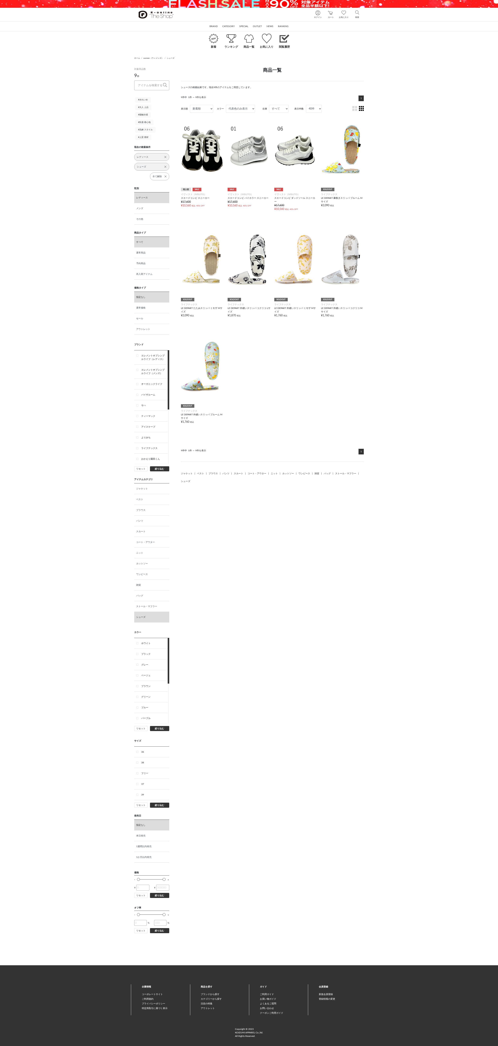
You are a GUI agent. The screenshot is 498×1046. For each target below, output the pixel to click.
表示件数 (299, 109)
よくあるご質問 (268, 1003)
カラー (220, 109)
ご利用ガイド (267, 994)
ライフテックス (149, 448)
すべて (139, 242)
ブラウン (146, 686)
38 (142, 762)
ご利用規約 (147, 999)
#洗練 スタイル (145, 130)
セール (139, 318)
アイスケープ (148, 427)
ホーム (137, 58)
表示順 (184, 109)
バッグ (139, 595)
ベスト (139, 499)
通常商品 (141, 253)
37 (142, 784)
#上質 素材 (143, 137)
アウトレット (143, 329)
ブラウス (141, 510)
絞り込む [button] (159, 469)
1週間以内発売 (144, 846)
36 (142, 752)
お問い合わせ (267, 1008)
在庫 (264, 109)
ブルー (144, 707)
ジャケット (142, 488)
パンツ (139, 521)
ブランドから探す (210, 994)
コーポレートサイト (152, 994)
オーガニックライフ (151, 384)
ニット (139, 553)
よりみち (146, 437)
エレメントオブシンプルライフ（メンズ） (153, 371)
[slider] (138, 879)
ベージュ (146, 675)
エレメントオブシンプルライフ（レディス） (153, 357)
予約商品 (141, 263)
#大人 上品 (143, 107)
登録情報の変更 (327, 999)
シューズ (170, 58)
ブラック (146, 654)
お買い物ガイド (268, 999)
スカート (141, 531)
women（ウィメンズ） (153, 58)
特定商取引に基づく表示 (154, 1008)
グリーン (146, 697)
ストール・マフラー (146, 606)
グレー (144, 665)
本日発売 (141, 836)
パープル (146, 718)
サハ (143, 405)
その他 (139, 219)
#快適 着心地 (144, 122)
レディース (142, 197)
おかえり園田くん (150, 459)
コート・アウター (145, 542)
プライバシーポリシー (153, 1003)
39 (142, 794)
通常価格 (141, 308)
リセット (141, 469)
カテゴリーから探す (211, 999)
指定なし (141, 297)
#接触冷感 (143, 115)
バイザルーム (148, 395)
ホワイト (146, 643)
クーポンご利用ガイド (271, 1013)
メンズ (139, 208)
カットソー (142, 563)
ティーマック (148, 416)
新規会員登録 (326, 994)
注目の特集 (206, 1003)
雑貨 (138, 585)
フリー (144, 773)
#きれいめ (143, 100)
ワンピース (142, 574)
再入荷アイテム (144, 274)
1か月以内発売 (144, 857)
